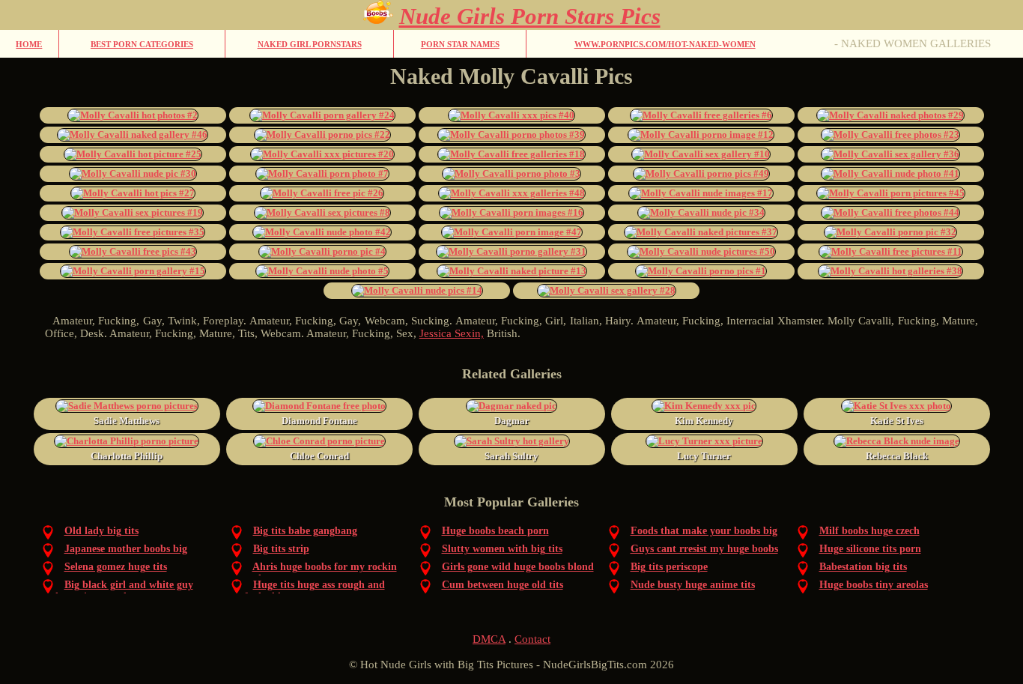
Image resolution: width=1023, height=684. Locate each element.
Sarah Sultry (511, 455)
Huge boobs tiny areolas (873, 584)
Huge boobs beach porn (495, 530)
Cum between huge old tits (502, 584)
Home (29, 44)
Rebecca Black (897, 455)
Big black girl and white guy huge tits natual (124, 590)
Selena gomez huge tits (115, 566)
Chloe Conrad (319, 455)
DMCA (489, 639)
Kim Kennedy (704, 420)
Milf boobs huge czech (869, 530)
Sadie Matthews (127, 420)
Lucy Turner (704, 455)
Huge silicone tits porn (870, 548)
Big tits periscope (669, 566)
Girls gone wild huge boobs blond (518, 566)
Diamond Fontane (319, 420)
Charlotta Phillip (127, 455)
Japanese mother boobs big (125, 548)
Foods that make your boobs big (704, 530)
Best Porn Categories (142, 44)
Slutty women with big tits (502, 548)
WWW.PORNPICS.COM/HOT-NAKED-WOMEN (665, 44)
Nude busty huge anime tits (693, 584)
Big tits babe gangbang (305, 530)
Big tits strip (281, 548)
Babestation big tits (863, 566)
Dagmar (511, 420)
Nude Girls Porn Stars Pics (530, 16)
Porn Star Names (460, 44)
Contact (532, 639)
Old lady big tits (101, 530)
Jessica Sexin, (451, 333)
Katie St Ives (896, 420)
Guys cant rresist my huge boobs (704, 548)
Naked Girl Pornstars (310, 44)
